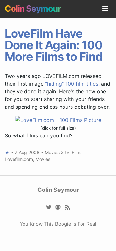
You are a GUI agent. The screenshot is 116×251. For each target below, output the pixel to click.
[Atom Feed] (67, 207)
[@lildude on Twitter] (49, 207)
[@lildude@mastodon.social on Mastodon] (58, 207)
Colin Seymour (33, 9)
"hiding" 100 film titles (71, 83)
